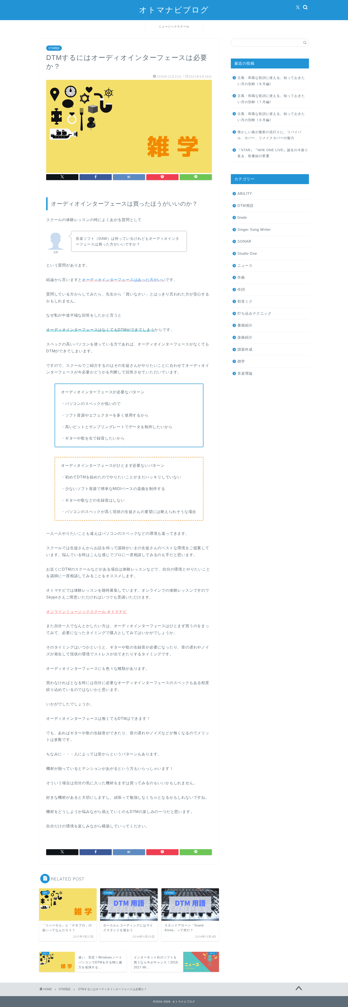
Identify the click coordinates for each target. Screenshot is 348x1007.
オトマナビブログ (174, 9)
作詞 (241, 289)
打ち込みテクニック (254, 313)
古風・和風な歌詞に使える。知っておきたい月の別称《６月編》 (271, 117)
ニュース (245, 265)
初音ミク (245, 301)
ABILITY (244, 193)
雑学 (241, 361)
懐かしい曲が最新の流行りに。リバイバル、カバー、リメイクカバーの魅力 (269, 135)
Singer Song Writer (254, 229)
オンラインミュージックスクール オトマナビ (86, 612)
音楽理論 (245, 373)
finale (242, 217)
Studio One (247, 253)
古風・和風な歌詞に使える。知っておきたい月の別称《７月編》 (271, 99)
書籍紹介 (245, 325)
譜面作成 (245, 349)
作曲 (241, 277)
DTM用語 (54, 48)
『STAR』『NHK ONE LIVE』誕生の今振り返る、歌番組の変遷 (272, 153)
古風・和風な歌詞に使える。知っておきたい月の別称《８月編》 (271, 81)
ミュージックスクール (174, 26)
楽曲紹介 (245, 337)
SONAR (244, 241)
